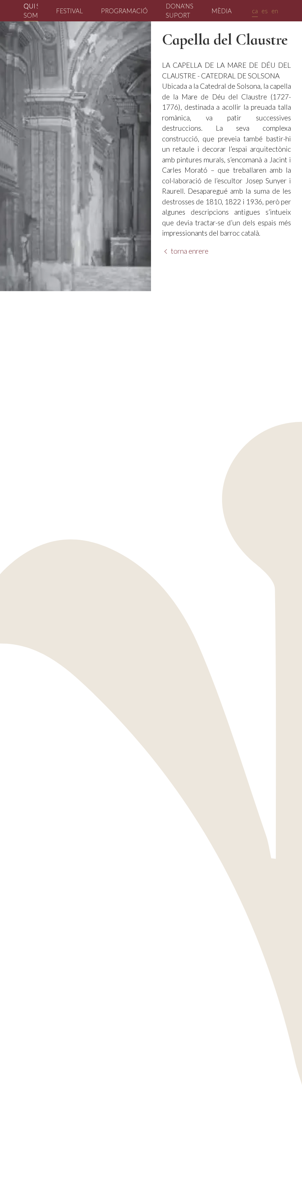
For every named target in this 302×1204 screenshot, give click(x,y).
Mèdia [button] (221, 11)
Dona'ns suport (179, 10)
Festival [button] (69, 11)
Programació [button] (124, 11)
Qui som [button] (31, 10)
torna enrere (188, 251)
